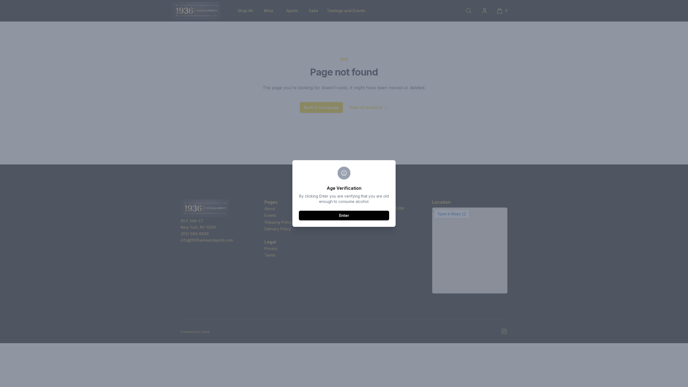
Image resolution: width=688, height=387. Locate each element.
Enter (344, 215)
